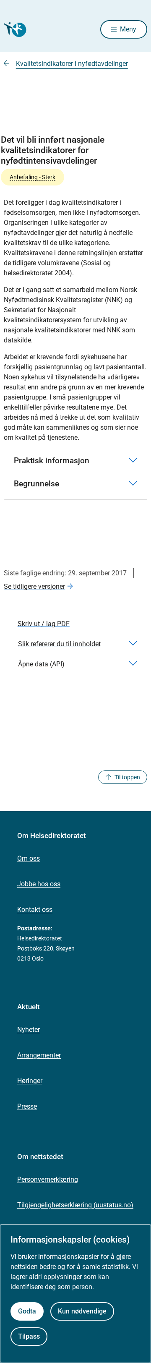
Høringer (29, 1081)
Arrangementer (39, 1055)
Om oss (28, 858)
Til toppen (127, 777)
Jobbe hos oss (38, 884)
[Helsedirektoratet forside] (14, 29)
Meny (128, 29)
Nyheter (28, 1030)
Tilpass (29, 1336)
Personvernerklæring (47, 1179)
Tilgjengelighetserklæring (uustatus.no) (75, 1205)
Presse (27, 1106)
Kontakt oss (34, 910)
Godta (27, 1311)
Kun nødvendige (82, 1311)
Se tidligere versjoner (34, 586)
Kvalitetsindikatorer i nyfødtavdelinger (72, 64)
